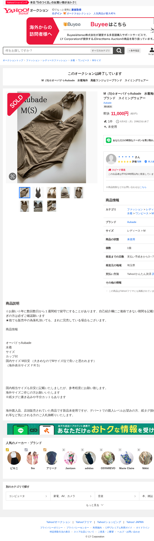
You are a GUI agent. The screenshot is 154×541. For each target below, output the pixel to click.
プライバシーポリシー (51, 527)
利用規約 (97, 527)
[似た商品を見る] (12, 176)
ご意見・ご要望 (106, 531)
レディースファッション (55, 60)
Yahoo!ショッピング (109, 522)
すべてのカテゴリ (101, 50)
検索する (119, 50)
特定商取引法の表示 (60, 531)
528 (139, 161)
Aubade (107, 103)
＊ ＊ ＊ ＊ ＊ (126, 157)
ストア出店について (84, 531)
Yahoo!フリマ (84, 522)
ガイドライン (142, 527)
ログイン (57, 13)
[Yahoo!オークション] (26, 9)
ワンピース (83, 60)
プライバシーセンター (77, 527)
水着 (72, 60)
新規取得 (76, 9)
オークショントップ (13, 60)
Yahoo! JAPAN (134, 522)
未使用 (131, 239)
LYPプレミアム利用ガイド (119, 527)
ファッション (33, 60)
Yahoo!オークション (58, 522)
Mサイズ (96, 60)
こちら (143, 187)
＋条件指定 (134, 50)
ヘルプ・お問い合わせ (128, 531)
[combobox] (46, 50)
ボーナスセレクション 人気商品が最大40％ (91, 13)
